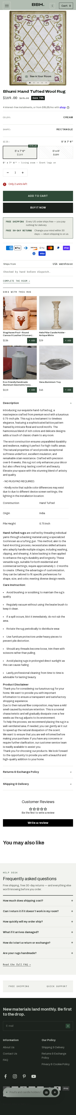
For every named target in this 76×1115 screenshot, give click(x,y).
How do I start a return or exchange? (26, 942)
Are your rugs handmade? (20, 953)
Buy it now (38, 207)
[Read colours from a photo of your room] (46, 1092)
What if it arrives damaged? (21, 932)
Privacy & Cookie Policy (56, 1064)
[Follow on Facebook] (5, 1076)
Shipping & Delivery (53, 1047)
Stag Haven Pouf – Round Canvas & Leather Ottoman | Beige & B (17, 334)
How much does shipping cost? (23, 900)
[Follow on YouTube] (33, 1076)
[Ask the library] (54, 1092)
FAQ (5, 1060)
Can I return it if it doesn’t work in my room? (31, 911)
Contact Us (10, 1053)
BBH (38, 4)
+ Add (32, 340)
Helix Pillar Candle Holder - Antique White (52, 333)
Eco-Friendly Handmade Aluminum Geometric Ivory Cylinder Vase (16, 383)
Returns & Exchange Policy (54, 1055)
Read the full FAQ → (17, 964)
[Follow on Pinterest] (24, 1076)
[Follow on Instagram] (14, 1076)
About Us (8, 1047)
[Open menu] (7, 6)
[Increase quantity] (22, 172)
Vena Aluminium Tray (50, 382)
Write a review (38, 822)
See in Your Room (40, 76)
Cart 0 (66, 5)
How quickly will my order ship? (23, 921)
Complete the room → (16, 280)
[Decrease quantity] (7, 172)
